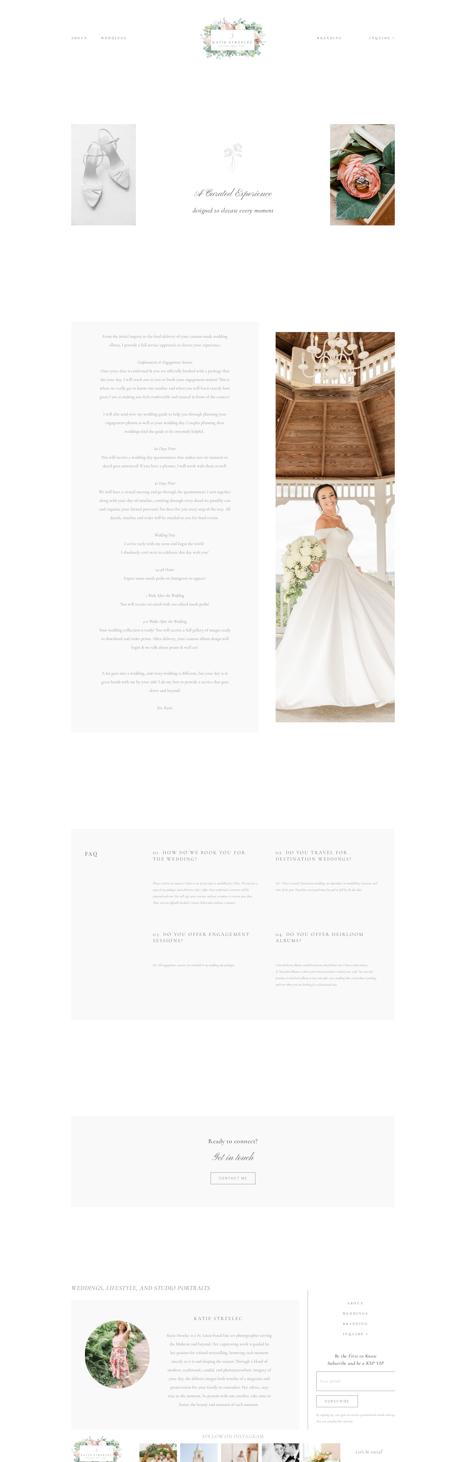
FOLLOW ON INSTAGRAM (233, 1455)
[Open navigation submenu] (393, 38)
